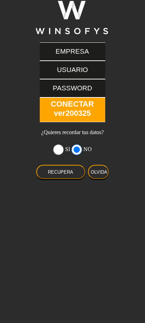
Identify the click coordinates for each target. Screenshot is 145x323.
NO (87, 149)
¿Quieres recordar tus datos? (72, 132)
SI (67, 149)
